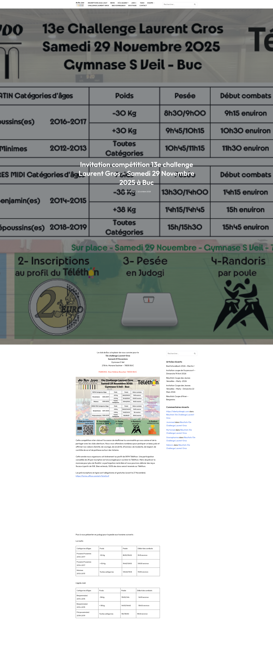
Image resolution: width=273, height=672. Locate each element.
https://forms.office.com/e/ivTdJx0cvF (92, 476)
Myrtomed (170, 430)
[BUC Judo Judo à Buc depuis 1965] (80, 4)
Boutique (132, 5)
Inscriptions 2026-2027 (97, 3)
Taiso (142, 3)
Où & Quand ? (123, 3)
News (112, 3)
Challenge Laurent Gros (98, 5)
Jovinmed (170, 422)
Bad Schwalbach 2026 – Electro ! (180, 366)
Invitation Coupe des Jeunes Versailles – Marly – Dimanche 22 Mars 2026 (180, 388)
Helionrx (169, 445)
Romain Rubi (130, 191)
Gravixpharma (172, 437)
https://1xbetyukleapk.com (177, 411)
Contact (143, 5)
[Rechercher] (194, 4)
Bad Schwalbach (118, 5)
